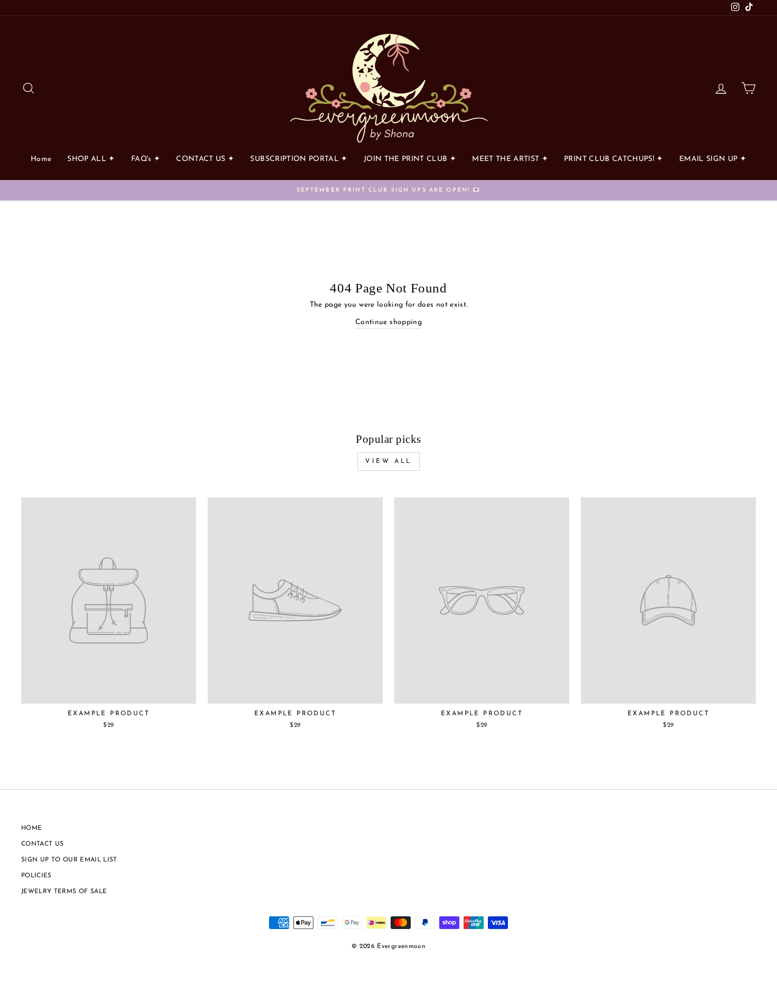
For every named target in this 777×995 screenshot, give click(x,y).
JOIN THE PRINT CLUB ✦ (410, 159)
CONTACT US (42, 844)
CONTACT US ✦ (205, 159)
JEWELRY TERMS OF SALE (64, 891)
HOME (31, 828)
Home (41, 159)
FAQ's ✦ (145, 159)
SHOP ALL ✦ (91, 159)
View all (388, 461)
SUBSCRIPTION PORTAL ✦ (298, 159)
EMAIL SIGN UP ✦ (712, 159)
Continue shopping (388, 322)
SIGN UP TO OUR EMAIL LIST (69, 860)
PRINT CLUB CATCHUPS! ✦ (613, 159)
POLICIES (36, 876)
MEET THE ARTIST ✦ (510, 159)
